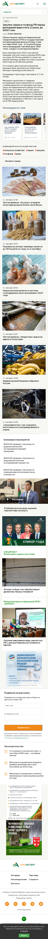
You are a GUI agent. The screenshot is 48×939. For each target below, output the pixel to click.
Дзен (26, 146)
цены (18, 154)
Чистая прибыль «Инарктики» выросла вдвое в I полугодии (23, 338)
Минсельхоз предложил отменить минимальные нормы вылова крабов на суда (26, 776)
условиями (24, 931)
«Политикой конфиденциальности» (16, 738)
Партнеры (33, 875)
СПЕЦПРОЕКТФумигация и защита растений (19, 553)
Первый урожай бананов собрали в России (21, 382)
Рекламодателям (19, 879)
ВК (36, 146)
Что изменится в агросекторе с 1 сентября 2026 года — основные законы (25, 753)
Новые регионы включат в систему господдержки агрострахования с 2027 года (23, 292)
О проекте (33, 879)
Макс (31, 146)
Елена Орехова (15, 34)
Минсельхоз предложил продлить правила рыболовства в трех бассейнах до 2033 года (25, 764)
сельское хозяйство (14, 150)
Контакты (15, 883)
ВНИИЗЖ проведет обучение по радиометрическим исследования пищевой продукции (19, 447)
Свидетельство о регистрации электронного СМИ (24, 895)
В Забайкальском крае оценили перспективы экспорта (20, 509)
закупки (41, 150)
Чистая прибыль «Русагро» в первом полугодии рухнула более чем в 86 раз (22, 203)
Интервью (17, 499)
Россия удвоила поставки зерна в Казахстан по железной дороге (31, 130)
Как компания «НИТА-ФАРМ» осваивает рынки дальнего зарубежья (12, 130)
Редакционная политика (24, 898)
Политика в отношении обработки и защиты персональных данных (24, 892)
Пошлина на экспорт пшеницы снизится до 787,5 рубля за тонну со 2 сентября (22, 247)
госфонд (8, 154)
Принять (24, 935)
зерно (31, 150)
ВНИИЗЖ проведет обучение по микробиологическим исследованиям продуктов (19, 460)
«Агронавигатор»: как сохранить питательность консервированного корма (21, 427)
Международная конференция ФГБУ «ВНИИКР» (22, 602)
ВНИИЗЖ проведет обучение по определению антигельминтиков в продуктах (19, 472)
